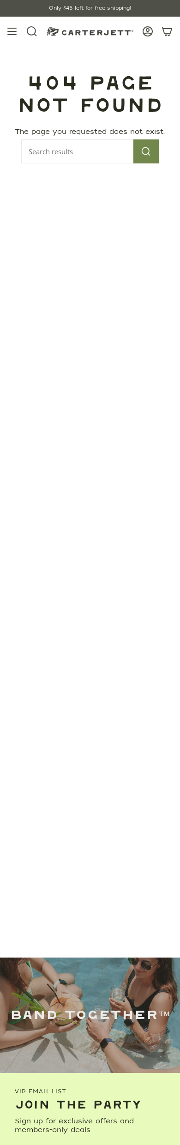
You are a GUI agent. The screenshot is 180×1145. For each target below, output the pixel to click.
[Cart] (167, 31)
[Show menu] (12, 31)
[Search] (146, 151)
